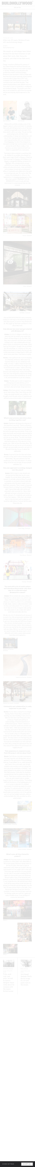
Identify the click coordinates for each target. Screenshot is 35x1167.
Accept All (27, 1164)
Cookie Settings (8, 1164)
